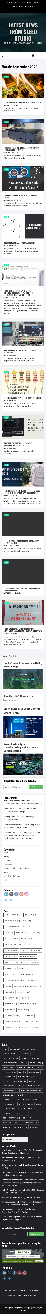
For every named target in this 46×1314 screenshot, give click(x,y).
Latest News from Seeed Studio (23, 31)
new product (22, 962)
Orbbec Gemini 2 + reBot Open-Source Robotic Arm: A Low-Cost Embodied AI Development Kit (23, 1203)
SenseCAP (23, 1010)
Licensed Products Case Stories (16, 868)
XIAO (35, 1028)
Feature (6, 860)
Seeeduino (10, 1010)
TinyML (8, 1028)
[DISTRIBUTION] (31, 9)
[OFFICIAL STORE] (15, 9)
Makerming (9, 593)
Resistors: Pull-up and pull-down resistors (22, 398)
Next (14, 656)
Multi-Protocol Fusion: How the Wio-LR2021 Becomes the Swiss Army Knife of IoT (23, 1191)
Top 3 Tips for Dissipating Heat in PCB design (22, 102)
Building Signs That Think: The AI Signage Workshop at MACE (20, 818)
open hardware (28, 974)
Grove (9, 933)
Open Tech (33, 980)
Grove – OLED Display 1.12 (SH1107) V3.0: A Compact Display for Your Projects (22, 1218)
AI (7, 915)
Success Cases (32, 1022)
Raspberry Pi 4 (11, 998)
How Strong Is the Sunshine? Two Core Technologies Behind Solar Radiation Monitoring (22, 802)
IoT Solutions (11, 950)
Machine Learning (27, 956)
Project (9, 992)
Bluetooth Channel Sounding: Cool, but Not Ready (22, 1197)
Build (5, 852)
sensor (29, 1016)
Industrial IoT (11, 939)
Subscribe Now (36, 787)
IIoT (37, 933)
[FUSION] (19, 9)
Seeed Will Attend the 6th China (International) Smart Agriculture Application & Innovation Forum (18, 292)
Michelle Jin (9, 200)
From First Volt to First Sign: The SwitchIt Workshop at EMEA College (20, 810)
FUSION (22, 2)
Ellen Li (7, 298)
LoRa (24, 950)
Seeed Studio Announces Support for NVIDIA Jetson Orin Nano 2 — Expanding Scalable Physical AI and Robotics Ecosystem (21, 835)
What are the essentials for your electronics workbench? (17, 444)
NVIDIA (22, 968)
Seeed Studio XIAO (28, 1004)
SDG (24, 998)
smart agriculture (13, 1022)
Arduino (17, 915)
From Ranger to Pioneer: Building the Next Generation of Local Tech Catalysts (19, 1210)
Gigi (6, 245)
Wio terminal (22, 1028)
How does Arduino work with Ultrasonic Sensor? (20, 196)
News (6, 77)
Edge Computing (12, 927)
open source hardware (15, 980)
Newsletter (10, 968)
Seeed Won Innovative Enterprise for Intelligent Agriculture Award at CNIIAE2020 (22, 630)
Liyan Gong (8, 545)
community (30, 915)
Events (26, 927)
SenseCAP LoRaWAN (13, 1016)
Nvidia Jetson (11, 974)
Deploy (6, 856)
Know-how (7, 864)
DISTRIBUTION (29, 6)
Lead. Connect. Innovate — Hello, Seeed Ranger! (22, 664)
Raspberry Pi (23, 992)
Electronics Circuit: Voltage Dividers (19, 243)
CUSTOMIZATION (32, 2)
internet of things (13, 945)
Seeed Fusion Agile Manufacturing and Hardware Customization (20, 747)
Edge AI (27, 921)
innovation (26, 939)
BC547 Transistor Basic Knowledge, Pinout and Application (21, 541)
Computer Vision (12, 921)
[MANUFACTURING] (27, 9)
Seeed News (11, 1004)
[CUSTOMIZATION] (23, 9)
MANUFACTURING (17, 6)
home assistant (23, 933)
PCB (8, 986)
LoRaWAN (36, 950)
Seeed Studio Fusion (11, 876)
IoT (27, 945)
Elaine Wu (8, 153)
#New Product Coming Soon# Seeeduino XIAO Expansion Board (21, 589)
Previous (4, 656)
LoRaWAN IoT (11, 956)
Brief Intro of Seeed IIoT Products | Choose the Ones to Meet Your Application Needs (21, 492)
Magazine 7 (33, 1308)
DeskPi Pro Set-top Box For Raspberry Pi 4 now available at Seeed (21, 149)
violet (7, 634)
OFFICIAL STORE (12, 2)
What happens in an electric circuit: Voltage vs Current (22, 351)
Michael (7, 105)
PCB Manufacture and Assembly (27, 986)
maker (8, 962)
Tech (5, 880)
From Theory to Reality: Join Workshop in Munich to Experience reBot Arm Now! (22, 826)
